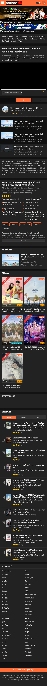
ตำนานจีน (41, 525)
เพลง (26, 642)
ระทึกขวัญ (37, 224)
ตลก (29, 224)
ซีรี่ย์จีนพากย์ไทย (33, 428)
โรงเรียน (4, 655)
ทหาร (14, 430)
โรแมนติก (6, 228)
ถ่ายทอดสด (5, 618)
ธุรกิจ (38, 470)
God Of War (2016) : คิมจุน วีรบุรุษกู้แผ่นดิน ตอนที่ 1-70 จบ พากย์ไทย (28, 536)
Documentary (6, 571)
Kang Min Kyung (9, 214)
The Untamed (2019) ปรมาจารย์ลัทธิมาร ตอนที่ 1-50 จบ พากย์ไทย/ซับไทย (27, 521)
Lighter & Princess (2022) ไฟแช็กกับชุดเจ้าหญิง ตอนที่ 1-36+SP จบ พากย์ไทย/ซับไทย (29, 496)
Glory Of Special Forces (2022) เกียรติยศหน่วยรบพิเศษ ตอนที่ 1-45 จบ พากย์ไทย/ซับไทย (29, 424)
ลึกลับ (20, 527)
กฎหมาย (28, 574)
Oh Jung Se (29, 217)
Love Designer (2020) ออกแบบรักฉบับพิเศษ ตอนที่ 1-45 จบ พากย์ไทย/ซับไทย (28, 481)
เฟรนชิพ (4, 645)
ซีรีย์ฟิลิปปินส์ (29, 598)
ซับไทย (5, 224)
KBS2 (35, 199)
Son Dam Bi (39, 217)
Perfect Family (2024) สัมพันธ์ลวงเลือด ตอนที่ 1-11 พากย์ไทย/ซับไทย (29, 511)
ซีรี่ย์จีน (25, 428)
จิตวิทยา (28, 584)
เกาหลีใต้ (36, 205)
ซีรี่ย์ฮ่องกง (28, 601)
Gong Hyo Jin (37, 212)
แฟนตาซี (26, 527)
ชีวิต (3, 588)
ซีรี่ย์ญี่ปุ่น (5, 598)
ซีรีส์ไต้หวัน (5, 608)
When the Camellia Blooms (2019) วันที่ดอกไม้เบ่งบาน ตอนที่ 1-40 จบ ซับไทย (26, 109)
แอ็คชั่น (29, 430)
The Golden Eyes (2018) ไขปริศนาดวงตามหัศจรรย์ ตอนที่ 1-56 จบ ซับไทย (28, 551)
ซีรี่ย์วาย (4, 601)
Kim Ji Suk (40, 214)
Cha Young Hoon (15, 212)
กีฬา (26, 581)
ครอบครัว (21, 470)
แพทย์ (4, 649)
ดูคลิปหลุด (30, 670)
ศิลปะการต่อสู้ (39, 555)
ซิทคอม (4, 591)
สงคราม (21, 542)
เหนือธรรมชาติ (17, 443)
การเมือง (4, 581)
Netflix (39, 199)
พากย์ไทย (19, 430)
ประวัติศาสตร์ (31, 440)
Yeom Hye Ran (31, 219)
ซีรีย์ (26, 591)
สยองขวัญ (5, 638)
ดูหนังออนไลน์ (29, 611)
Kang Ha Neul (30, 214)
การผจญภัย (21, 555)
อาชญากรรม (29, 638)
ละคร (39, 455)
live (26, 571)
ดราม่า (22, 224)
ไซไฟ (3, 659)
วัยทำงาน (5, 632)
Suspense (5, 574)
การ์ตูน (4, 577)
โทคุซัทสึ (28, 652)
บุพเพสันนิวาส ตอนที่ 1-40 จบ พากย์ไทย (26, 438)
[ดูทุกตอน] (23, 100)
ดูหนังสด (4, 611)
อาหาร (4, 642)
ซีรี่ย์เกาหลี (13, 224)
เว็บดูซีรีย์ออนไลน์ (19, 670)
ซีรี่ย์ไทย (20, 440)
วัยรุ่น (24, 430)
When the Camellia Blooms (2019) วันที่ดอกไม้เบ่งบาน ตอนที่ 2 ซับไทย (32, 257)
